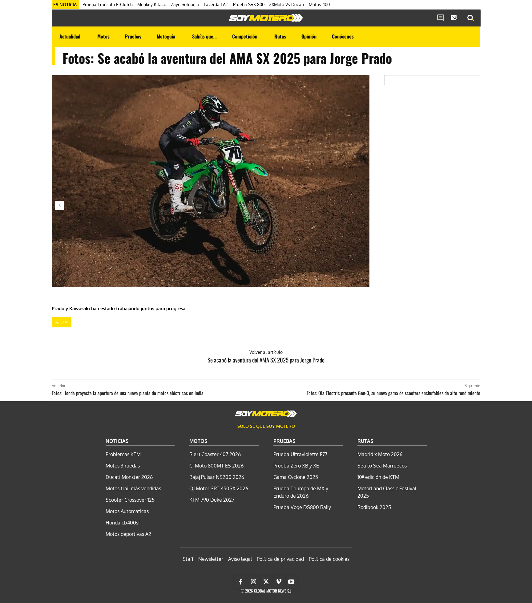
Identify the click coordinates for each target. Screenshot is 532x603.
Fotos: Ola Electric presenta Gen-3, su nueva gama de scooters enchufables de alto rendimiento (393, 393)
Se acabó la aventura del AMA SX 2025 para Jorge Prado (266, 359)
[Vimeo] (278, 582)
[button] (471, 18)
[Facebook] (241, 582)
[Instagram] (253, 582)
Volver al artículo (266, 352)
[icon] (440, 18)
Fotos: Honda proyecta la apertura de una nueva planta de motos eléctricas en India (128, 393)
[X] (266, 582)
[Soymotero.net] (266, 18)
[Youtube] (291, 582)
